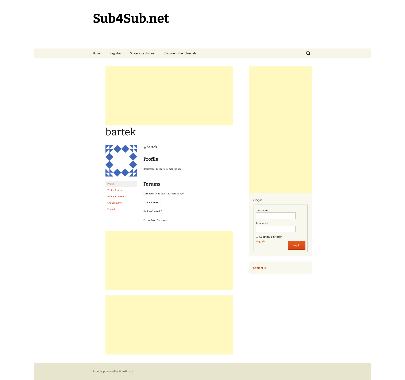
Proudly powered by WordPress (113, 371)
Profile (110, 183)
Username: (262, 210)
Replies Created (115, 196)
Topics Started (115, 190)
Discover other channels (180, 53)
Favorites (112, 209)
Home (97, 53)
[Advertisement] (169, 95)
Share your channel (142, 53)
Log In (296, 245)
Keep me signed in (270, 237)
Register (115, 53)
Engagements (114, 202)
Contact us (260, 268)
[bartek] (121, 162)
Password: (262, 223)
